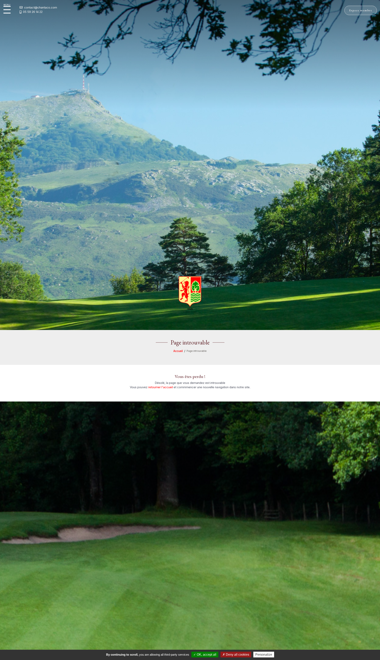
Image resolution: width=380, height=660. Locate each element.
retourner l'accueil (160, 387)
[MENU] (7, 9)
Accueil (178, 351)
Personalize (263, 654)
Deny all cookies (237, 654)
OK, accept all (206, 654)
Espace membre (360, 10)
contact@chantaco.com (40, 7)
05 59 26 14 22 (33, 12)
